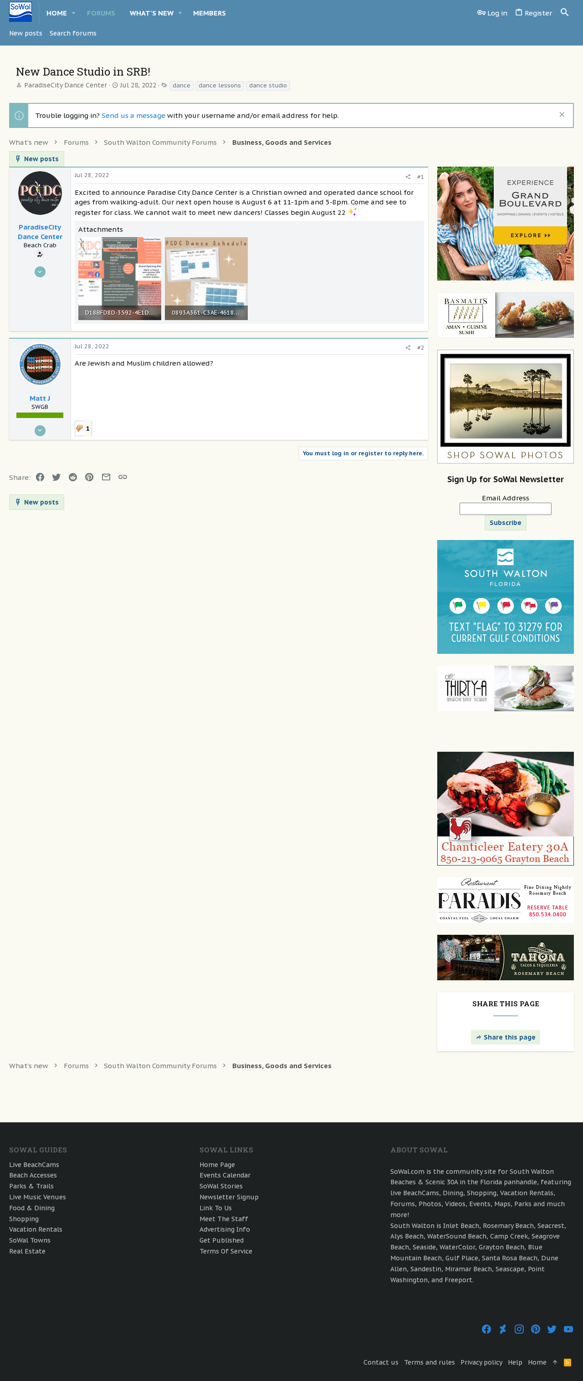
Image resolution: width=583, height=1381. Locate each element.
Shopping (24, 1219)
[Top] (555, 1363)
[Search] (565, 12)
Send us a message (133, 115)
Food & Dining (32, 1208)
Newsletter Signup (229, 1197)
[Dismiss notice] (561, 115)
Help (515, 1362)
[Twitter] (552, 1329)
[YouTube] (568, 1329)
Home (537, 1362)
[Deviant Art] (502, 1329)
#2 (420, 348)
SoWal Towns (30, 1240)
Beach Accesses (33, 1175)
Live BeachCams (34, 1165)
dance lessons (220, 85)
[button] (74, 13)
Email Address (505, 498)
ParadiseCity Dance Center (65, 85)
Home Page (217, 1165)
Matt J (40, 398)
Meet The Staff (223, 1219)
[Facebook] (486, 1329)
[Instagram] (519, 1329)
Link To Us (215, 1208)
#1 (420, 177)
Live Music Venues (37, 1197)
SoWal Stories (221, 1186)
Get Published (221, 1240)
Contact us (381, 1362)
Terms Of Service (225, 1251)
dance (181, 85)
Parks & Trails (31, 1186)
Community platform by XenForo (104, 1329)
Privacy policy (481, 1362)
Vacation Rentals (35, 1229)
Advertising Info (224, 1229)
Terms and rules (429, 1362)
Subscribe (506, 523)
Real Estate (27, 1251)
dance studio (268, 85)
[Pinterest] (535, 1329)
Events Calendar (225, 1175)
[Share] (408, 177)
